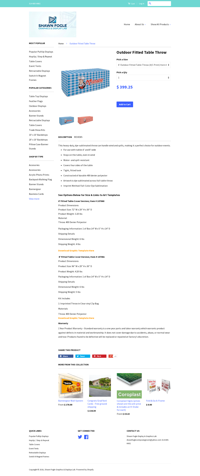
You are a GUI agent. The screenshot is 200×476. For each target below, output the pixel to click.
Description (65, 137)
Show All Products (160, 24)
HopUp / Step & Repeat (40, 56)
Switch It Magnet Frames (39, 456)
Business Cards (36, 193)
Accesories (34, 165)
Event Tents (35, 66)
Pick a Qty (122, 72)
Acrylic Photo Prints (39, 174)
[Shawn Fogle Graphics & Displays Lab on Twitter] (80, 438)
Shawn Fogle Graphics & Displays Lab (60, 469)
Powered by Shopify (85, 469)
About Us (139, 24)
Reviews (78, 137)
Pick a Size (122, 59)
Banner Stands (36, 115)
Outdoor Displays (37, 105)
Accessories (35, 110)
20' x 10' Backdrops (38, 139)
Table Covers (35, 61)
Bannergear (35, 189)
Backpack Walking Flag (40, 179)
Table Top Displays (38, 96)
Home (127, 24)
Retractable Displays (39, 70)
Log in (141, 3)
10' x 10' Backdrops (38, 134)
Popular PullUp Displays (41, 51)
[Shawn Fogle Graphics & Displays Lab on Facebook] (86, 438)
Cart (133, 3)
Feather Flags (36, 101)
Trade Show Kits (37, 129)
